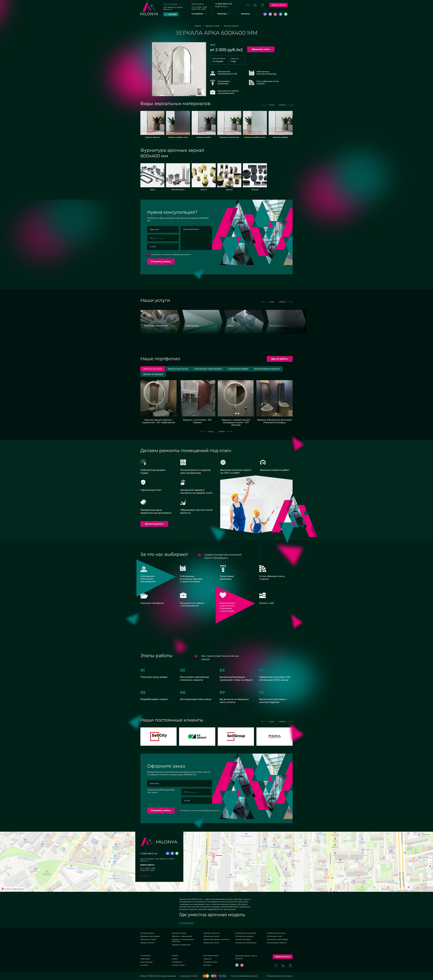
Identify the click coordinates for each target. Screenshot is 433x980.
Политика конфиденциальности (244, 976)
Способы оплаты (210, 962)
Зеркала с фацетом (212, 933)
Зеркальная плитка (211, 936)
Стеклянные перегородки (277, 939)
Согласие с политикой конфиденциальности (170, 254)
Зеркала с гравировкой (182, 936)
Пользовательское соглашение (279, 976)
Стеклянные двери (243, 939)
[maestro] (214, 976)
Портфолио (177, 962)
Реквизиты (145, 875)
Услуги (175, 959)
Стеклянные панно (274, 936)
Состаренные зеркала (244, 936)
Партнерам (145, 959)
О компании (197, 14)
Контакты (245, 14)
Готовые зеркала (147, 933)
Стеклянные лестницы (276, 933)
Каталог (175, 956)
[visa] (222, 976)
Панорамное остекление (245, 933)
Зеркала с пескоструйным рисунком (183, 940)
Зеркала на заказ (179, 933)
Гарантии (207, 959)
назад (271, 105)
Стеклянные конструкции (246, 943)
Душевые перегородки (150, 936)
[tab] (178, 368)
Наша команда (146, 962)
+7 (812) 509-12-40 (223, 4)
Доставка (207, 965)
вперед (282, 105)
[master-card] (206, 976)
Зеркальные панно (211, 943)
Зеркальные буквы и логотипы (216, 939)
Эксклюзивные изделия (277, 943)
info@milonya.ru (221, 7)
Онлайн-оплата (178, 965)
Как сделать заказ (211, 956)
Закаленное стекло (148, 939)
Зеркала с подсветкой (181, 945)
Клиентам (222, 14)
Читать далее (186, 923)
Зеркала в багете (147, 943)
